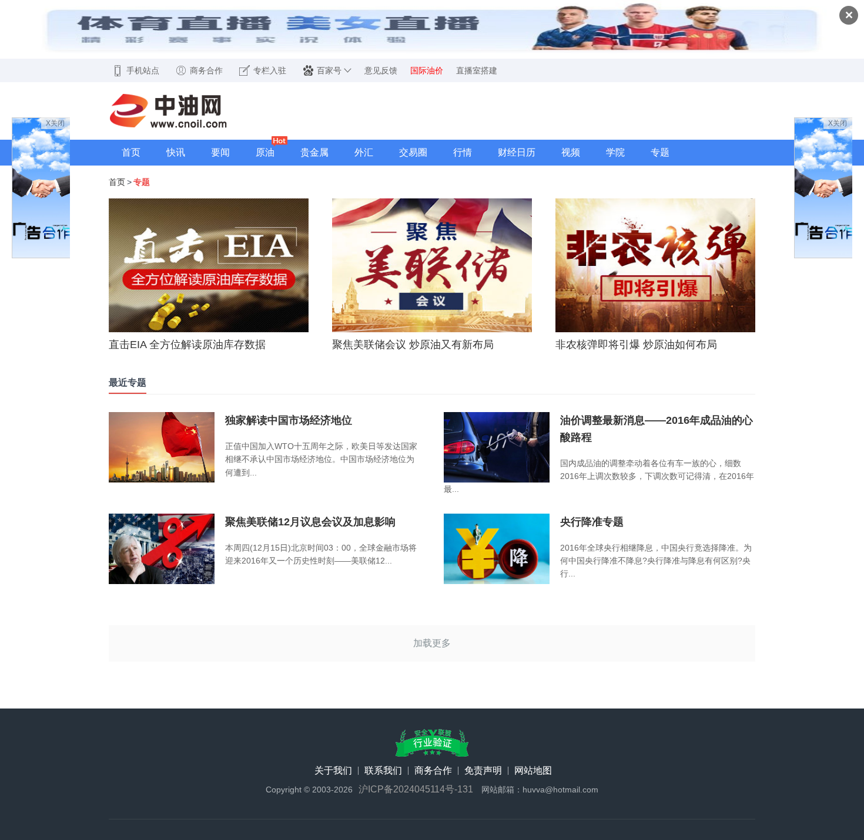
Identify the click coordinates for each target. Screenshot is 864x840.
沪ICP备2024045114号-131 (416, 789)
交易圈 (413, 152)
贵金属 (314, 152)
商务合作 (433, 771)
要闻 (220, 152)
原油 (265, 152)
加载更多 (432, 643)
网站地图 (533, 771)
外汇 (363, 152)
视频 (570, 152)
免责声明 (483, 771)
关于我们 (333, 771)
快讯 (175, 152)
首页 (131, 152)
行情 (462, 152)
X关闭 (55, 123)
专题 (660, 152)
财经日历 (516, 152)
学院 (615, 152)
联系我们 (383, 771)
